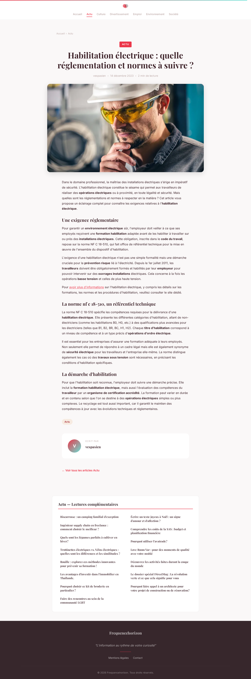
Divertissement (119, 14)
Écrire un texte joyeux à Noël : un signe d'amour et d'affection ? (156, 518)
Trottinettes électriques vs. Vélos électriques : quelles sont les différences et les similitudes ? (90, 551)
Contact (138, 657)
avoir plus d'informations (86, 287)
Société (173, 14)
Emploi (137, 14)
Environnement (155, 14)
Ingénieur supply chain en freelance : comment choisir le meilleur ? (84, 527)
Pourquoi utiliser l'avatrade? (149, 541)
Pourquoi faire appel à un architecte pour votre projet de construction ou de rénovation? (160, 588)
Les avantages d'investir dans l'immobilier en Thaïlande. (89, 576)
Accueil (77, 14)
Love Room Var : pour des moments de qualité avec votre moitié (160, 551)
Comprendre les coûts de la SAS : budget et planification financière (158, 531)
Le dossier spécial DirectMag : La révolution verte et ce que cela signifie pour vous (159, 576)
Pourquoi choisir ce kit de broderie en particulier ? (84, 588)
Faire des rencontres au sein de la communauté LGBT (82, 600)
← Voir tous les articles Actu (80, 470)
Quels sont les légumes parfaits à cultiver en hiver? (88, 539)
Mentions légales (118, 657)
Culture (101, 14)
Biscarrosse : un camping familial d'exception (89, 517)
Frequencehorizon (125, 632)
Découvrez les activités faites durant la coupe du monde (160, 564)
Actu (89, 14)
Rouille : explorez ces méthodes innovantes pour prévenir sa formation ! (87, 564)
